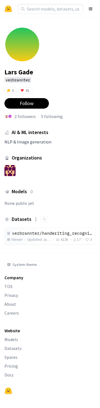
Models (11, 339)
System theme (24, 264)
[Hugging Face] (8, 391)
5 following (52, 116)
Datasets (13, 348)
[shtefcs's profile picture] (6, 116)
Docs (9, 375)
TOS (8, 286)
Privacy (11, 295)
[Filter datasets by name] (44, 219)
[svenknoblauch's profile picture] (10, 116)
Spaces (11, 357)
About (10, 304)
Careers (11, 313)
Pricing (11, 366)
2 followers (25, 116)
